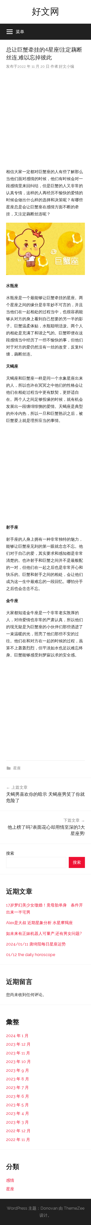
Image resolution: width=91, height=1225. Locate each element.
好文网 (45, 11)
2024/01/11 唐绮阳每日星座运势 (36, 944)
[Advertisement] (45, 119)
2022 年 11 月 (18, 1139)
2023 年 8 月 (17, 1079)
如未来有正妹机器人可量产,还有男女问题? (44, 933)
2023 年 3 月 (17, 1122)
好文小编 (66, 66)
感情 (10, 1180)
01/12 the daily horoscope (30, 954)
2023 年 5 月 (17, 1104)
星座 (17, 768)
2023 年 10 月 (18, 1061)
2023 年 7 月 (17, 1087)
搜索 (10, 853)
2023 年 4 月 (17, 1113)
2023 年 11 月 (18, 1053)
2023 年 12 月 (18, 1044)
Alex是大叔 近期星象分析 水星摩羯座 (39, 922)
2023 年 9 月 (17, 1070)
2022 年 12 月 (18, 1130)
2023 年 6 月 (17, 1096)
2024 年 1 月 (17, 1035)
